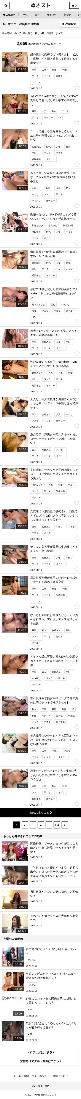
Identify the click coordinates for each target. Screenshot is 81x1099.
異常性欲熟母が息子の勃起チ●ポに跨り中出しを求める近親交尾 (53, 580)
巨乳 (25, 14)
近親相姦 (36, 159)
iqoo (30, 1009)
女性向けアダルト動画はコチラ (40, 1061)
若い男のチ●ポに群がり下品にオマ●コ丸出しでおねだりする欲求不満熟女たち (54, 100)
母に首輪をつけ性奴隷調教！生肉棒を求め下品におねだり (54, 254)
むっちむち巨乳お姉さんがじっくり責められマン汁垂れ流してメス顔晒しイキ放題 (54, 619)
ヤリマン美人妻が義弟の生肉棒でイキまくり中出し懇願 (54, 549)
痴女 (34, 310)
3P (59, 117)
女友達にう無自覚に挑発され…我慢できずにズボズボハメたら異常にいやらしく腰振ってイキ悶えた (54, 515)
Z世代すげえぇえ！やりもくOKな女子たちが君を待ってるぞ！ (51, 1025)
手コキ (47, 76)
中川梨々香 (68, 225)
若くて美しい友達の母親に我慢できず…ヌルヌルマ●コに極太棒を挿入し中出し (53, 177)
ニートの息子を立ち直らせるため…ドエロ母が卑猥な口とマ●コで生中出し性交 (54, 135)
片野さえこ (37, 372)
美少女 (67, 14)
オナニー (36, 82)
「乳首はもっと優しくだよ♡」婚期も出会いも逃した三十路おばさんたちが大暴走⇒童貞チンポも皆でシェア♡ (54, 872)
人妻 (44, 69)
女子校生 (51, 14)
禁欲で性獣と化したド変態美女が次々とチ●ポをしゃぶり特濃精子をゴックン (54, 293)
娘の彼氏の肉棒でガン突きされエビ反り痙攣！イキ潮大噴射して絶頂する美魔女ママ (54, 58)
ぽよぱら (32, 960)
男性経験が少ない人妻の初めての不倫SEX (54, 894)
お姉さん (64, 304)
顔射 (34, 269)
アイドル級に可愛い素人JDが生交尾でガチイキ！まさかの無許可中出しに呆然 (54, 660)
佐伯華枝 (36, 262)
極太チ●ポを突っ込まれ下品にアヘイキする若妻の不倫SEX (53, 333)
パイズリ (36, 200)
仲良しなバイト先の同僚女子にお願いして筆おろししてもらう (51, 1001)
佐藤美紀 (36, 146)
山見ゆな (52, 225)
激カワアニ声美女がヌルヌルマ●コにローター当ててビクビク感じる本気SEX (53, 438)
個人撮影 (60, 721)
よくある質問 (21, 1076)
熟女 (54, 69)
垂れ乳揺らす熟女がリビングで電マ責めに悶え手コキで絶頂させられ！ (54, 700)
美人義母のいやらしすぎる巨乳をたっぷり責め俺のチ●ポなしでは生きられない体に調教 (54, 740)
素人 (37, 14)
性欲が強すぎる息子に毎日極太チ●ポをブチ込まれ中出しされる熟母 (53, 364)
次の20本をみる (39, 813)
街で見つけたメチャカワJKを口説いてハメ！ (51, 951)
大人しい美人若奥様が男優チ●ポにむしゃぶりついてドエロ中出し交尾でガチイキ (54, 403)
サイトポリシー (41, 1076)
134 (56, 825)
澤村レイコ (37, 484)
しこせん (32, 984)
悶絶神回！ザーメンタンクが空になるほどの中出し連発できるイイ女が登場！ (54, 847)
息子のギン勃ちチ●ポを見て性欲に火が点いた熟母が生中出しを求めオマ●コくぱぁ (53, 775)
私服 (34, 715)
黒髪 (44, 709)
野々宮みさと (38, 304)
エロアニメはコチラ (40, 1052)
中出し (65, 69)
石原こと (36, 188)
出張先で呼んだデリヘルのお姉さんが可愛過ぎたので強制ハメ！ (51, 976)
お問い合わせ (60, 1076)
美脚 (64, 709)
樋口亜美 (36, 231)
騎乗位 (71, 715)
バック (35, 721)
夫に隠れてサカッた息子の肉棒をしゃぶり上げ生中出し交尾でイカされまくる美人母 (54, 474)
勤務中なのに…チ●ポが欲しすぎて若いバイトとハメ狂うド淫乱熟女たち (53, 216)
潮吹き (59, 76)
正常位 (59, 715)
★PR (30, 1034)
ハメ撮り (60, 449)
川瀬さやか (37, 225)
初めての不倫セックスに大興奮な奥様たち (54, 918)
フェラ (35, 76)
